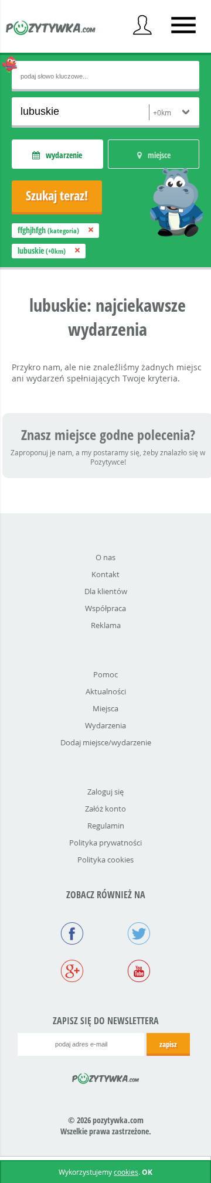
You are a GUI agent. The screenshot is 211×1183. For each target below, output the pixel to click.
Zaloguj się (105, 791)
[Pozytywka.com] (105, 1076)
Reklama (106, 625)
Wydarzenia (105, 725)
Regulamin (105, 825)
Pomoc (105, 674)
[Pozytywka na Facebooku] (72, 934)
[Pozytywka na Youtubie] (139, 972)
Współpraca (105, 608)
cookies (126, 1172)
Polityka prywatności (105, 842)
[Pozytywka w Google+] (72, 972)
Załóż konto (105, 808)
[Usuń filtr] (91, 230)
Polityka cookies (105, 859)
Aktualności (106, 691)
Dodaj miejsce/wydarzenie (105, 742)
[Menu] (183, 25)
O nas (105, 557)
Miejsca (105, 708)
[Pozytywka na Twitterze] (139, 934)
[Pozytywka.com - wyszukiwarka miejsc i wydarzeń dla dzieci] (51, 29)
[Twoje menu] (142, 25)
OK (147, 1172)
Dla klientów (105, 591)
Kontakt (105, 574)
